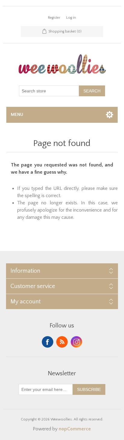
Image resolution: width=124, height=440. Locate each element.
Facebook (47, 342)
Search (92, 90)
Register (54, 18)
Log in (71, 18)
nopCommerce (75, 429)
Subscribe (89, 389)
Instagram (76, 342)
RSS (62, 342)
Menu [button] (17, 114)
